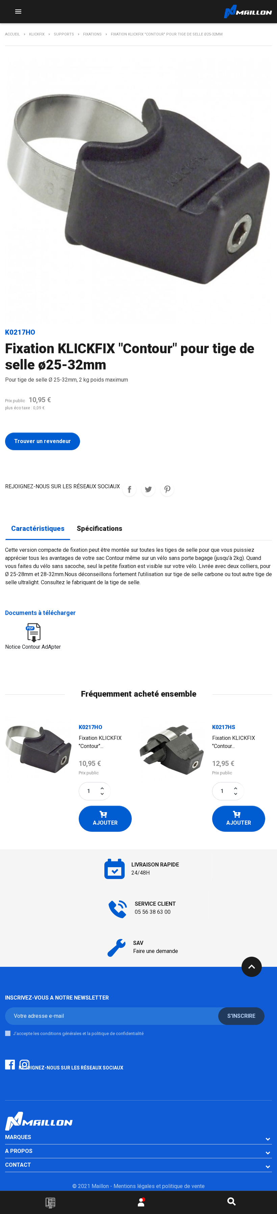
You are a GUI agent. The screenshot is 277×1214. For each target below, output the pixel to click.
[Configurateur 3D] (50, 1203)
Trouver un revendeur (42, 441)
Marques (18, 1137)
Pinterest (167, 489)
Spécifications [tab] (99, 529)
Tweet (148, 489)
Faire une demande (155, 951)
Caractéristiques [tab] (38, 529)
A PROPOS (18, 1151)
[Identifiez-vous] (141, 1204)
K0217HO (90, 727)
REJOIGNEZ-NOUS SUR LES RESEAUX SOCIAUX (129, 489)
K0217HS (223, 727)
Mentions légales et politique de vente (159, 1186)
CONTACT (18, 1165)
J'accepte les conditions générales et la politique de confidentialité (78, 1033)
